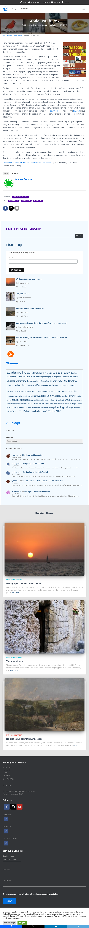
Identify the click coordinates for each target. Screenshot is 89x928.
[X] (33, 926)
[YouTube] (19, 807)
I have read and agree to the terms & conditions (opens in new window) (32, 894)
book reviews (13, 200)
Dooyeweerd (26, 200)
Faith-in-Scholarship (14, 36)
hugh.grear (16, 464)
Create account (35, 2)
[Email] (78, 926)
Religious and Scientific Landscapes (24, 739)
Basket (67, 2)
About (6, 174)
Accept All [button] (22, 923)
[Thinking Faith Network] (16, 9)
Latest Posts (15, 174)
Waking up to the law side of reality (23, 583)
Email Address (15, 258)
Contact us (57, 2)
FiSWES (76, 111)
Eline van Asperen (23, 179)
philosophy (38, 200)
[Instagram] (13, 807)
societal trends (52, 111)
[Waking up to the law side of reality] (44, 549)
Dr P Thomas (16, 492)
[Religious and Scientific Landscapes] (44, 704)
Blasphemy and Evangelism (32, 455)
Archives (9, 437)
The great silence (14, 661)
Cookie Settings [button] (9, 923)
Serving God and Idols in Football (35, 472)
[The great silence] (44, 627)
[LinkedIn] (55, 926)
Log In (25, 2)
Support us (46, 2)
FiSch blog (14, 245)
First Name (7, 870)
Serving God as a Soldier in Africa (37, 492)
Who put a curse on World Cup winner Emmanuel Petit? (42, 481)
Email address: (8, 856)
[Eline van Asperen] (8, 183)
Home (4, 36)
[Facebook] (7, 807)
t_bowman (15, 455)
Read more (16, 593)
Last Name (7, 881)
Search (78, 236)
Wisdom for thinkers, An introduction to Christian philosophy (27, 163)
